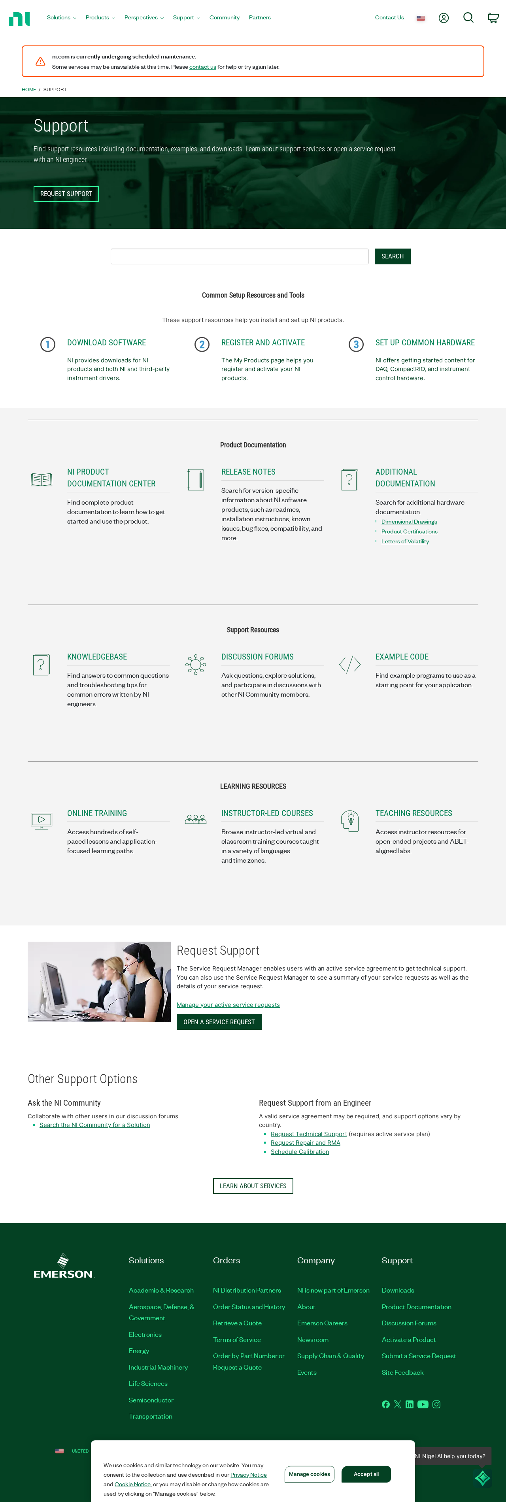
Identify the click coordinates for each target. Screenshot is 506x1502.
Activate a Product (409, 1339)
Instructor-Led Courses (267, 813)
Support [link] (55, 89)
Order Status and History (249, 1306)
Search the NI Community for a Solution (95, 1125)
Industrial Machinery (158, 1367)
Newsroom (313, 1339)
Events (307, 1372)
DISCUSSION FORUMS (257, 656)
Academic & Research (161, 1289)
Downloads (398, 1289)
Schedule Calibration (300, 1151)
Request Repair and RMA (305, 1142)
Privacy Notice (248, 1474)
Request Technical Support (309, 1134)
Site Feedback (403, 1372)
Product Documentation (416, 1306)
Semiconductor (151, 1399)
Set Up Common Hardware (425, 342)
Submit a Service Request (419, 1355)
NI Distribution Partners (247, 1289)
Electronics (145, 1334)
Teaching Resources (414, 813)
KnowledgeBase (97, 656)
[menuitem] (61, 19)
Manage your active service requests (228, 1004)
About (306, 1306)
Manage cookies (309, 1474)
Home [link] (29, 89)
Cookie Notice (133, 1484)
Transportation (150, 1416)
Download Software (106, 342)
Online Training (97, 813)
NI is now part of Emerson (333, 1289)
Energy (139, 1350)
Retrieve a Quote (237, 1322)
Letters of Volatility (405, 541)
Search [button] (392, 256)
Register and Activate (263, 342)
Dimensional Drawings (409, 521)
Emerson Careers (322, 1322)
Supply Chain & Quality (330, 1355)
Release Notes (248, 472)
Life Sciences (148, 1383)
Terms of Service (237, 1339)
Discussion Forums (409, 1322)
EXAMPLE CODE (402, 656)
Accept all (366, 1474)
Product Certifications (409, 531)
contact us (202, 66)
